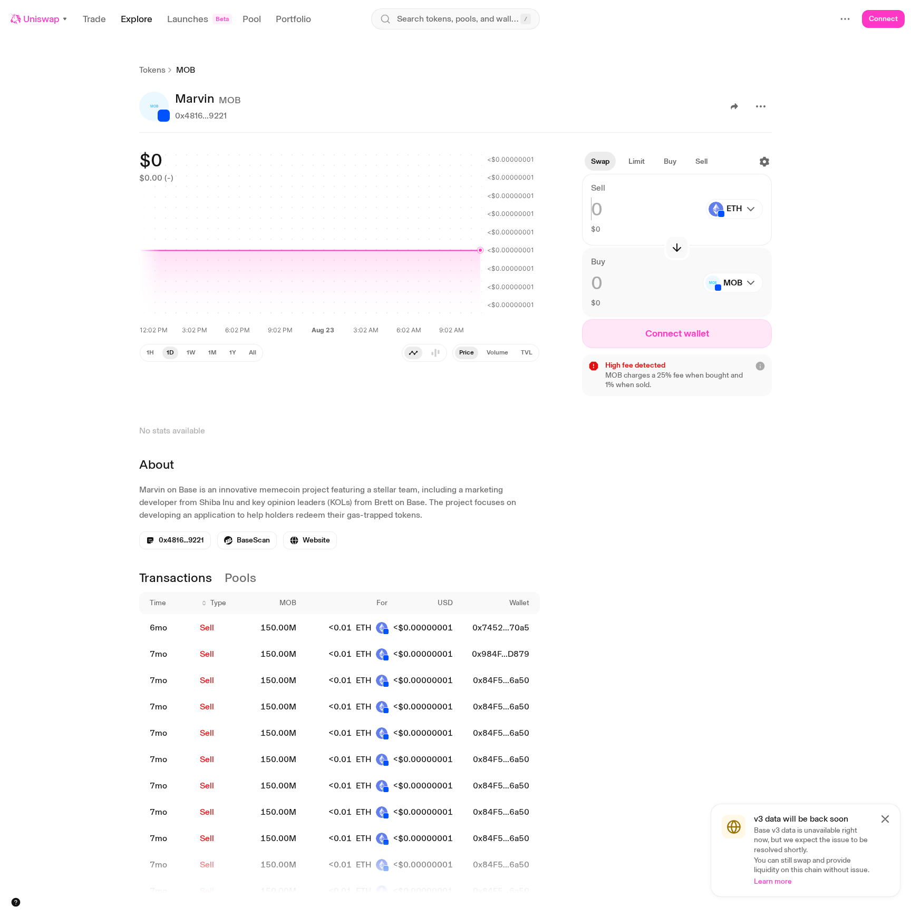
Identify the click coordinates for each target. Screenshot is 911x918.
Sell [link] (207, 628)
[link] (247, 540)
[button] (39, 18)
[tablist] (424, 353)
